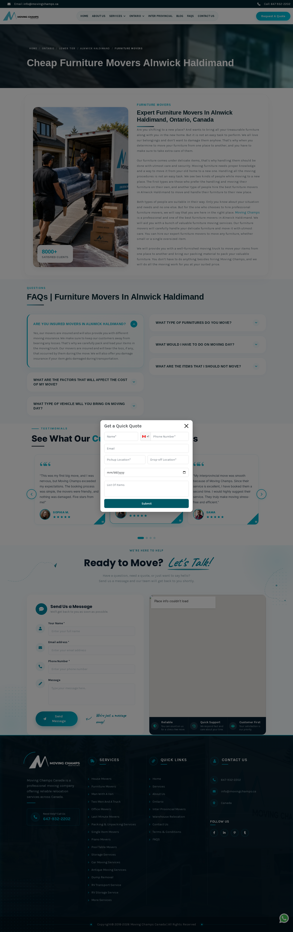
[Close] (186, 426)
